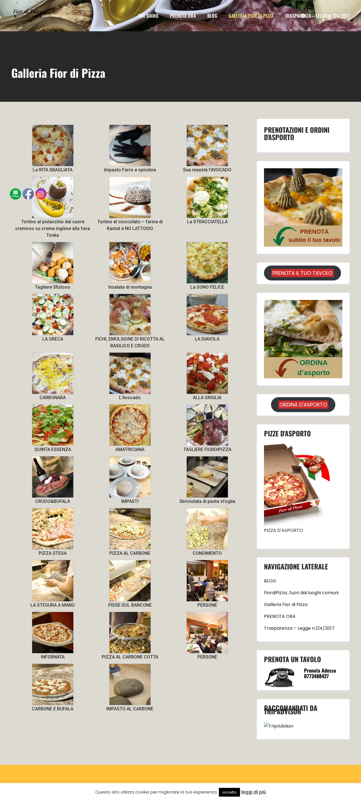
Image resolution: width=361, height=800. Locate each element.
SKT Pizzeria (221, 788)
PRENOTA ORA (183, 15)
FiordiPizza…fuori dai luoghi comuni (301, 592)
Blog (212, 15)
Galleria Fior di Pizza (251, 15)
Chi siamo (148, 15)
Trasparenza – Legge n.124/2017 (317, 15)
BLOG (270, 581)
